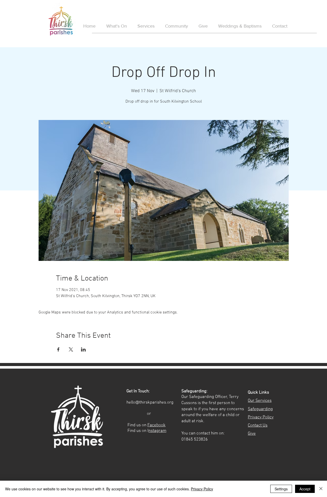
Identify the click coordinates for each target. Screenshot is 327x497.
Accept (304, 488)
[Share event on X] (70, 349)
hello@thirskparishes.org (149, 402)
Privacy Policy (202, 488)
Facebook (156, 425)
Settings (281, 488)
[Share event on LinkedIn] (83, 349)
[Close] (321, 489)
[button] (240, 26)
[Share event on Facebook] (58, 349)
